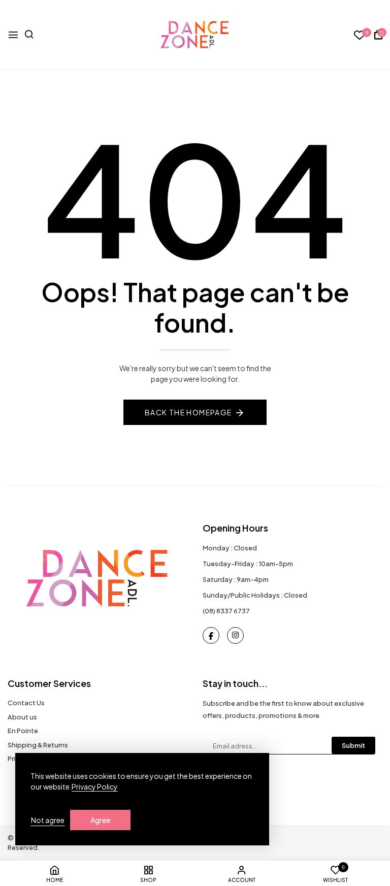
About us (22, 717)
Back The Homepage (188, 412)
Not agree (47, 820)
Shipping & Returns (38, 745)
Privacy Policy (95, 786)
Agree (100, 820)
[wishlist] (360, 35)
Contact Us (26, 703)
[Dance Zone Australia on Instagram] (235, 635)
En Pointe (23, 731)
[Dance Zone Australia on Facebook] (211, 635)
